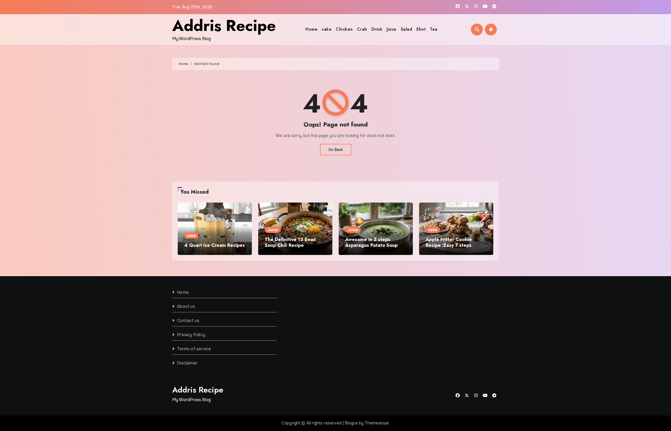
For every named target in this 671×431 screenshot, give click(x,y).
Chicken (344, 29)
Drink (377, 29)
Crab (362, 29)
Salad (406, 29)
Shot (421, 29)
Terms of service (194, 349)
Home (311, 29)
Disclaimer (187, 363)
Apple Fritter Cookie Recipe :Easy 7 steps (449, 242)
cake (327, 29)
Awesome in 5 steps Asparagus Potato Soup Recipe (371, 245)
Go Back (335, 149)
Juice (392, 29)
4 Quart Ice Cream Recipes (214, 245)
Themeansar (377, 423)
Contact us (188, 320)
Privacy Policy (191, 334)
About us (186, 306)
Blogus (351, 423)
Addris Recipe (224, 25)
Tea (433, 29)
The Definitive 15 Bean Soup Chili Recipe (290, 242)
